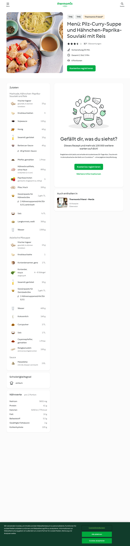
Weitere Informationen (88, 174)
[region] (65, 534)
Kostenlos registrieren (81, 68)
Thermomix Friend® (94, 17)
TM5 (79, 17)
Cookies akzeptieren (97, 541)
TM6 (71, 17)
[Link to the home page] (65, 4)
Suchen (122, 6)
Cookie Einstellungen (97, 528)
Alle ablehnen (97, 534)
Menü (8, 6)
